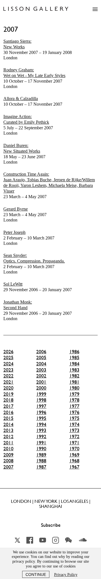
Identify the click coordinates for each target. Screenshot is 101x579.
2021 (8, 382)
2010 (8, 448)
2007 (8, 467)
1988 (41, 460)
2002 (41, 375)
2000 (41, 388)
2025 (8, 357)
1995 (41, 418)
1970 (74, 448)
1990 (41, 448)
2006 (41, 351)
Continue (36, 574)
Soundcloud (82, 540)
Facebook (29, 540)
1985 (74, 357)
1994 (41, 424)
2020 (8, 388)
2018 (8, 400)
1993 (41, 430)
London (37, 49)
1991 (41, 442)
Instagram (55, 540)
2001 (41, 382)
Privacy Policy (65, 575)
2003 (41, 370)
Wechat (68, 540)
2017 (8, 406)
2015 (8, 418)
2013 (8, 430)
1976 (74, 412)
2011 (8, 442)
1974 (74, 424)
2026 (8, 351)
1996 (41, 412)
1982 (74, 375)
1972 (74, 436)
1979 (74, 394)
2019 (8, 394)
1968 (74, 460)
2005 (41, 357)
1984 (74, 363)
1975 (74, 418)
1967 (74, 467)
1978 (74, 400)
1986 (74, 351)
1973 (74, 430)
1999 (41, 394)
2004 (41, 363)
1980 (74, 388)
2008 (8, 460)
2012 (8, 436)
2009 (8, 454)
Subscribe (51, 525)
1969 (74, 454)
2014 (8, 424)
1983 (74, 370)
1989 (41, 454)
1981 (74, 382)
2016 (8, 412)
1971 (74, 442)
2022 (8, 375)
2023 (8, 370)
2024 (8, 363)
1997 (41, 406)
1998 (41, 400)
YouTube (42, 540)
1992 (41, 436)
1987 (41, 467)
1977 (74, 406)
